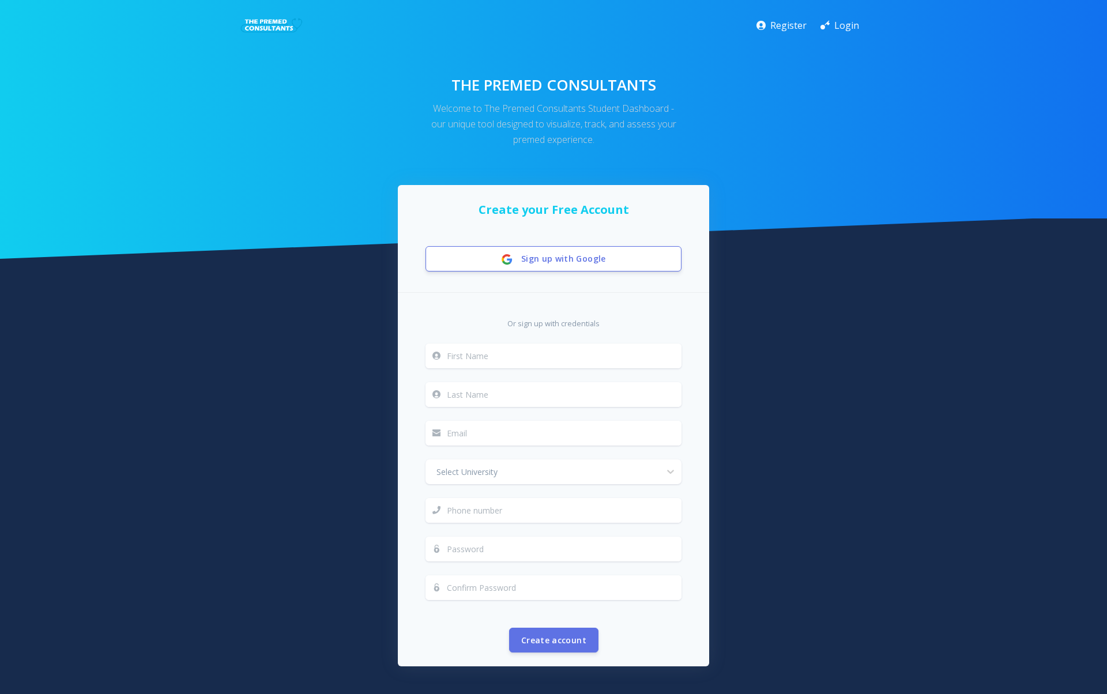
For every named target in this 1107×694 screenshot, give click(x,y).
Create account (553, 640)
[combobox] (433, 471)
